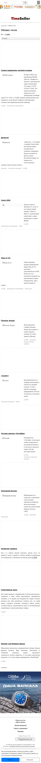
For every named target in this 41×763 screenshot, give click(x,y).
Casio (20, 226)
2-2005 (7, 34)
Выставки (33, 514)
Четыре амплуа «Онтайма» (13, 434)
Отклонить (30, 760)
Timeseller (4, 25)
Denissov (4, 168)
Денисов (5, 138)
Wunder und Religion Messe (13, 644)
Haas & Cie (5, 258)
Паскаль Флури (8, 321)
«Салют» (5, 376)
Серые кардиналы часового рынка (16, 70)
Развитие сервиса (9, 549)
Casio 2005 (5, 200)
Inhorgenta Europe (9, 491)
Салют (18, 401)
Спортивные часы (9, 590)
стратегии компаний (14, 168)
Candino (26, 343)
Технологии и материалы (15, 105)
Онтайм (26, 459)
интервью (33, 339)
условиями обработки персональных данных (22, 746)
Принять (10, 760)
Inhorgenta (4, 516)
